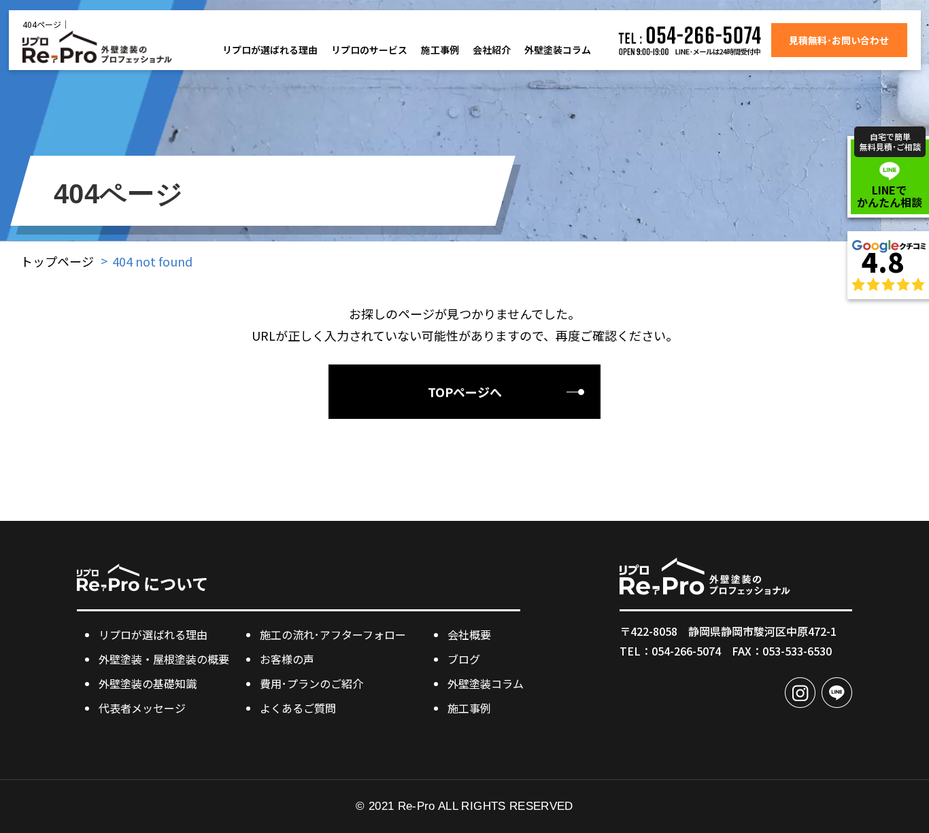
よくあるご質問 (298, 708)
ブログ (463, 659)
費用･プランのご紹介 (311, 683)
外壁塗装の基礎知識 (148, 683)
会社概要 (469, 634)
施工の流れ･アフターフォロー (333, 634)
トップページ (57, 261)
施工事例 (440, 49)
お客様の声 (287, 659)
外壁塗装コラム (557, 49)
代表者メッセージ (142, 708)
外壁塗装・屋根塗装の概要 (164, 659)
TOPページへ (465, 392)
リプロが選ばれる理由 (270, 49)
